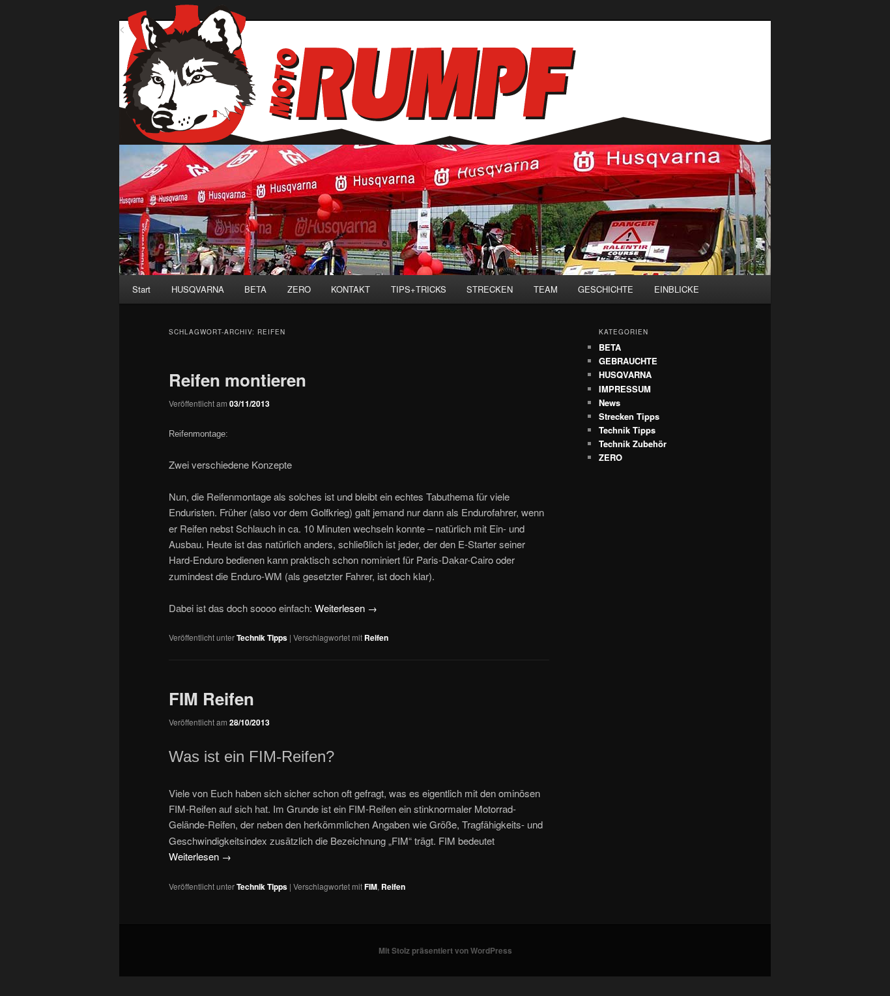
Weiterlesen (346, 608)
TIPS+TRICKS (418, 289)
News (609, 402)
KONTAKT (350, 289)
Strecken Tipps (629, 416)
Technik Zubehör (633, 443)
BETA (255, 289)
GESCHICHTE (605, 289)
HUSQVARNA (197, 289)
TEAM (546, 289)
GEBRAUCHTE (628, 361)
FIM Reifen (211, 698)
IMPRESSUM (625, 389)
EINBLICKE (676, 289)
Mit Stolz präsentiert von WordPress (445, 950)
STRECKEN (490, 289)
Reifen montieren (237, 380)
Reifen (376, 637)
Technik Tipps (262, 637)
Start (141, 289)
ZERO (299, 289)
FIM (370, 886)
